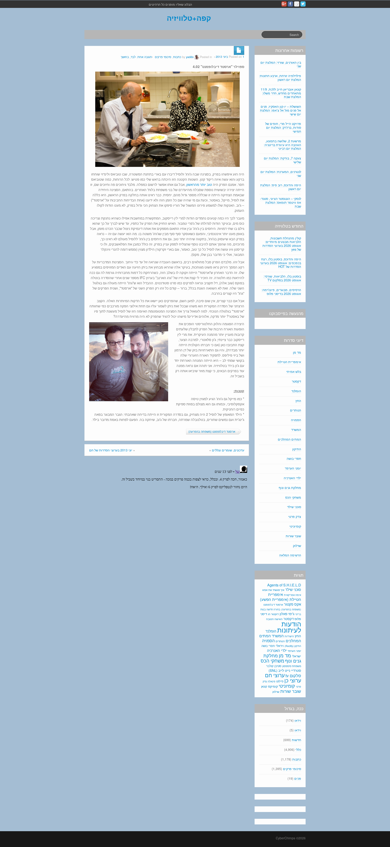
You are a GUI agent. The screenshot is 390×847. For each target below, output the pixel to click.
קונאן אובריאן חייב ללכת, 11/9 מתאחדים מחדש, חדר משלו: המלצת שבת (281, 93)
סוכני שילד (294, 506)
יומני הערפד (293, 468)
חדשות (296, 739)
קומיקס (273, 686)
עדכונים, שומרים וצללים (228, 450)
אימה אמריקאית (292, 595)
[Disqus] (166, 520)
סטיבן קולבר (273, 666)
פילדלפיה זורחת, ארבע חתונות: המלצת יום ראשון (280, 77)
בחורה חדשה (273, 609)
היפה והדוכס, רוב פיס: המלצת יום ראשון (280, 187)
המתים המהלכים (289, 439)
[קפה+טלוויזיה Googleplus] (284, 4)
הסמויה (296, 420)
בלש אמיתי (293, 371)
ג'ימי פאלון (287, 613)
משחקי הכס (293, 497)
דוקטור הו (273, 614)
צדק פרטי (294, 516)
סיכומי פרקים (163, 57)
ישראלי (296, 656)
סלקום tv (293, 675)
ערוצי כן (292, 680)
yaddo (190, 57)
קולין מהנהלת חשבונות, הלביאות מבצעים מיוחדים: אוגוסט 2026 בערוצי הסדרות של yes (281, 244)
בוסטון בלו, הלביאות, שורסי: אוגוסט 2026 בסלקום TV (282, 278)
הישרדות (289, 636)
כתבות (177, 57)
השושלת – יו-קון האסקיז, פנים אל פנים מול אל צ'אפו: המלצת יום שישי (280, 110)
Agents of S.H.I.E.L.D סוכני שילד (284, 587)
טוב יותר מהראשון (199, 184)
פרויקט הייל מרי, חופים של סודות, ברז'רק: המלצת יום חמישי (283, 127)
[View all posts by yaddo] (197, 57)
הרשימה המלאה (290, 555)
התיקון (296, 449)
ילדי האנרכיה (292, 478)
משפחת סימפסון (291, 666)
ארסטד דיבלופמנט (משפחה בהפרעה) (211, 431)
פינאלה (271, 681)
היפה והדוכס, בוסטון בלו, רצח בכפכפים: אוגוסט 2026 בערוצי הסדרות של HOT (280, 263)
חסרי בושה (294, 458)
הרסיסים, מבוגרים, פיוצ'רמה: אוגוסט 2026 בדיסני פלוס (281, 291)
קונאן (264, 686)
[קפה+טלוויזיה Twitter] (303, 4)
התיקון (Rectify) (293, 646)
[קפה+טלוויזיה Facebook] (290, 4)
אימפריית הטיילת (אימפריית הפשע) (280, 597)
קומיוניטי (295, 526)
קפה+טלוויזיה (189, 18)
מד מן (297, 352)
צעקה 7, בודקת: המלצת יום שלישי (282, 160)
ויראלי (280, 645)
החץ (298, 400)
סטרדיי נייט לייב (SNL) (285, 670)
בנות (263, 609)
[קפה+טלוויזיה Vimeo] (296, 4)
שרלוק (297, 545)
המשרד (296, 429)
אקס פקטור (292, 604)
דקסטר (296, 381)
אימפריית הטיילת (289, 361)
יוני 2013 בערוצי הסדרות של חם (110, 450)
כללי (298, 749)
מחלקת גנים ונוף (290, 487)
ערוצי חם (275, 675)
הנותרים (295, 410)
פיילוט (279, 681)
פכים (297, 778)
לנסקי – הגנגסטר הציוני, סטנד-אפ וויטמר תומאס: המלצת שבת (280, 202)
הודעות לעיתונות (289, 626)
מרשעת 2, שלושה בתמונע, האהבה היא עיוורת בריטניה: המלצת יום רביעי (282, 145)
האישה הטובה (274, 619)
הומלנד (296, 391)
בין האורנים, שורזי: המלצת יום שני (280, 64)
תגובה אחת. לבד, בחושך (136, 57)
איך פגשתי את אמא (273, 590)
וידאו (298, 720)
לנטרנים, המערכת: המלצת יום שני (280, 173)
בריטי (298, 614)
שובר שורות (293, 536)
